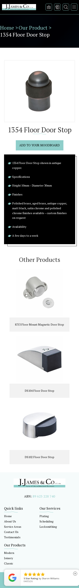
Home (8, 516)
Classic (8, 563)
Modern (9, 553)
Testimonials (12, 537)
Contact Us (11, 532)
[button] (74, 7)
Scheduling (46, 521)
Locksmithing (48, 527)
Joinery (8, 558)
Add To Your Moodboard (39, 145)
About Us (10, 521)
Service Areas (12, 527)
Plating (44, 516)
